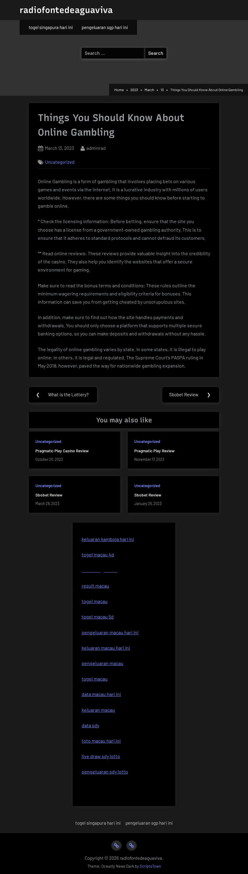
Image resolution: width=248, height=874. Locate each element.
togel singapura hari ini (51, 27)
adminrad (96, 148)
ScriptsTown (150, 866)
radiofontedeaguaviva (66, 10)
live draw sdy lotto (101, 756)
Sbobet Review (48, 494)
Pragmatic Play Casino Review (62, 450)
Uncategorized (59, 162)
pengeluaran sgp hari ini (105, 27)
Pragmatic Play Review (154, 450)
